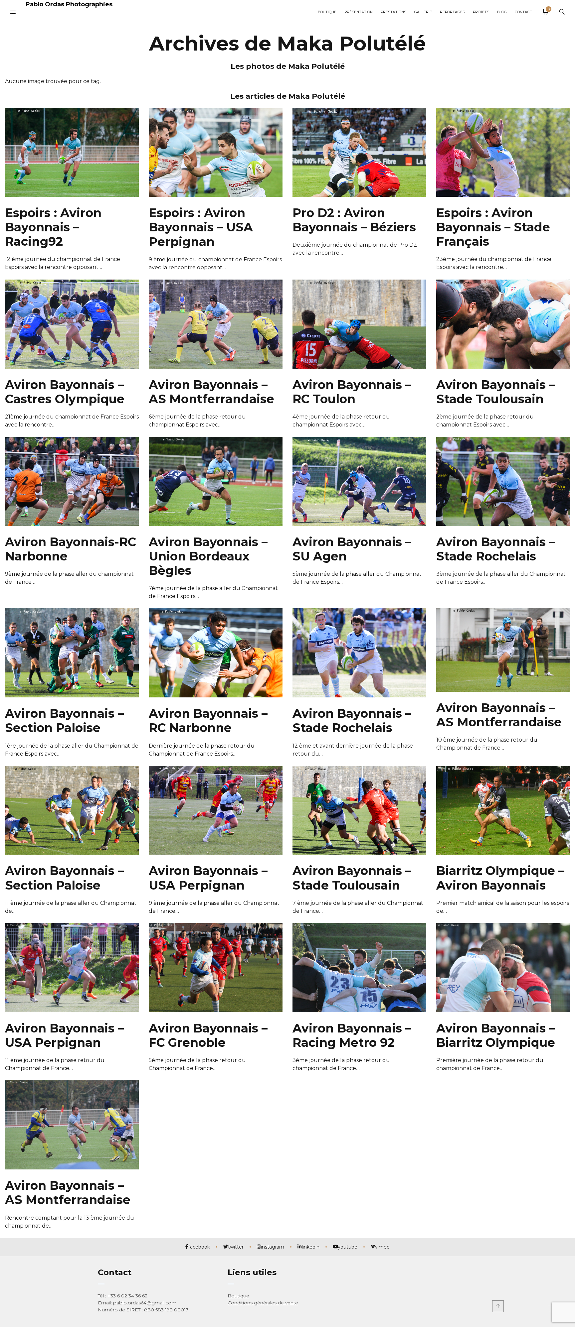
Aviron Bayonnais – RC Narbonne (208, 720)
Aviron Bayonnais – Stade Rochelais (495, 549)
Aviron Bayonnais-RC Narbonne (70, 549)
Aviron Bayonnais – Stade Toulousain (495, 391)
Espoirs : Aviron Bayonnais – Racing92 (53, 227)
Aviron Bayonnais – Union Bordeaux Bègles (208, 556)
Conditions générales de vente (263, 1303)
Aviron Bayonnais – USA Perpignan (208, 877)
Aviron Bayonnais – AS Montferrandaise (211, 391)
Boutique (238, 1296)
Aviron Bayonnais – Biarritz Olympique (495, 1035)
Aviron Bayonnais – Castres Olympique (64, 391)
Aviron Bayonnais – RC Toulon (351, 391)
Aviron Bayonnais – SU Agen (351, 549)
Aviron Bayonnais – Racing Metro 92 (351, 1035)
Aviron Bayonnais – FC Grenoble (208, 1035)
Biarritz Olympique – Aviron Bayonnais (500, 877)
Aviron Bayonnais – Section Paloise (64, 720)
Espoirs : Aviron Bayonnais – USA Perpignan (201, 227)
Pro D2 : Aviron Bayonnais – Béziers (354, 219)
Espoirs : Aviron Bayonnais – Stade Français (493, 227)
